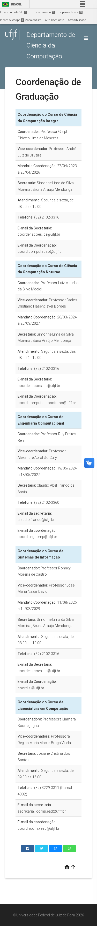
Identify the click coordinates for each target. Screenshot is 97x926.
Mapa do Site (33, 20)
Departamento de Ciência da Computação (50, 45)
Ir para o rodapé (11, 20)
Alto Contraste (54, 20)
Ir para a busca (70, 12)
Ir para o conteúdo (13, 12)
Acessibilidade (77, 20)
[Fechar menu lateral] (86, 38)
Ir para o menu (43, 12)
